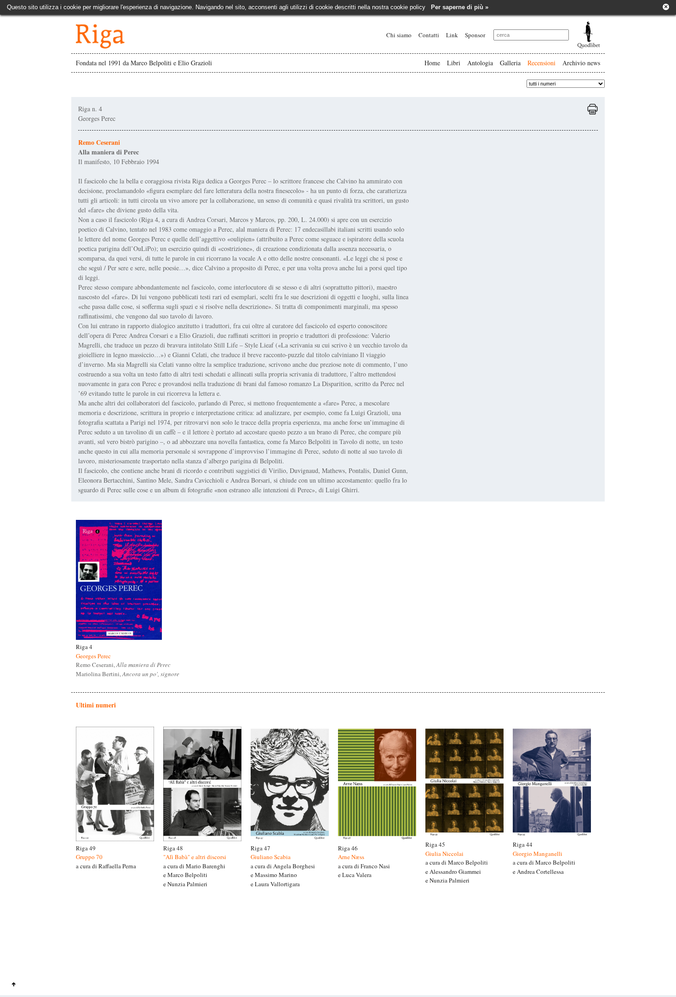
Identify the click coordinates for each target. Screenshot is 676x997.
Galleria (510, 62)
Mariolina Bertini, (127, 674)
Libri (453, 62)
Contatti (428, 35)
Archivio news (581, 62)
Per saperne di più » (459, 7)
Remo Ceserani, (123, 665)
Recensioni (541, 62)
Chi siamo (399, 35)
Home (432, 62)
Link (452, 35)
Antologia (480, 62)
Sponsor (475, 35)
